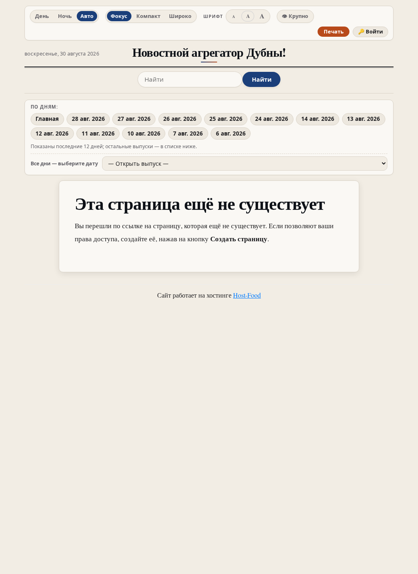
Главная (47, 118)
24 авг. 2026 (271, 118)
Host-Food (247, 295)
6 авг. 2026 (231, 133)
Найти (261, 79)
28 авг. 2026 (88, 118)
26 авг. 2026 (179, 118)
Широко (180, 16)
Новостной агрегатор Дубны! (209, 52)
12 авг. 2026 (52, 133)
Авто (86, 16)
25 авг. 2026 (225, 118)
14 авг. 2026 (317, 118)
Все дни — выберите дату (64, 163)
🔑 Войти (370, 31)
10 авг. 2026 (143, 133)
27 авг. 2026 (134, 118)
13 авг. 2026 (363, 118)
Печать (334, 31)
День (42, 16)
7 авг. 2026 (188, 133)
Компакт (148, 16)
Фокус (119, 16)
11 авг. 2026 (98, 133)
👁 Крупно (295, 16)
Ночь (65, 16)
